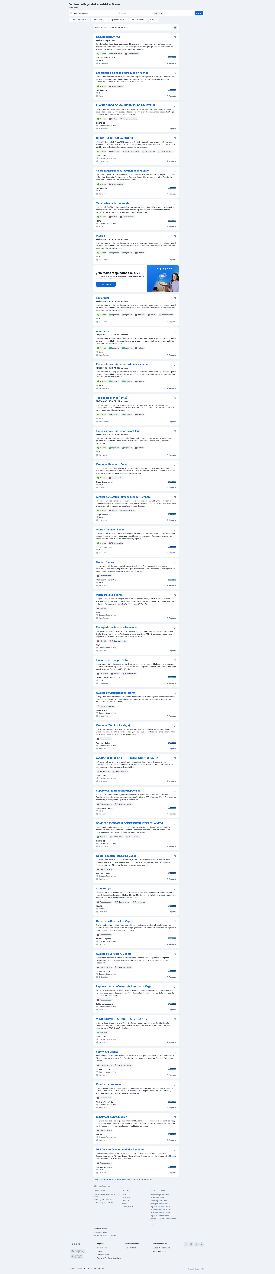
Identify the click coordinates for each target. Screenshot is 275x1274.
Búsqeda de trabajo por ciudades (104, 1235)
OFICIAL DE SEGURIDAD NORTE (115, 138)
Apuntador (102, 331)
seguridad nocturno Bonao (159, 1216)
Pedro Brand (126, 1198)
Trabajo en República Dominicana (109, 1258)
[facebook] (186, 1244)
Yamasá (124, 1204)
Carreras (100, 1251)
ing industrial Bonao (157, 1198)
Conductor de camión (109, 1084)
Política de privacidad (96, 1268)
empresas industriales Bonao (160, 1213)
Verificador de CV (159, 1251)
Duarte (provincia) (128, 1207)
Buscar (199, 13)
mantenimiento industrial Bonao (161, 1210)
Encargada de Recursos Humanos (116, 627)
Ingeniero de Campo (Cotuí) (112, 660)
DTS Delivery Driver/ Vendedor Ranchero (120, 1149)
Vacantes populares (100, 1232)
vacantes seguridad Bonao (159, 1195)
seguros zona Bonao (157, 1224)
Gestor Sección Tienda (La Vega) (116, 855)
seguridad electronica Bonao (160, 1207)
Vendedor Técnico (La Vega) (113, 725)
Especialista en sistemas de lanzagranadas (122, 364)
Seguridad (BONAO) (108, 36)
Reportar (172, 63)
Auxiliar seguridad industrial (102, 1200)
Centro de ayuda (103, 1255)
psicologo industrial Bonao (159, 1204)
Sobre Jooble (102, 1248)
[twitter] (196, 1244)
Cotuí (124, 1195)
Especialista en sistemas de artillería (118, 431)
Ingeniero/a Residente (109, 594)
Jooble (202, 1269)
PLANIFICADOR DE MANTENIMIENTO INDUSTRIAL (126, 105)
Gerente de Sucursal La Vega (113, 921)
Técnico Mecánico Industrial (113, 203)
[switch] (175, 27)
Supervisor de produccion (111, 1116)
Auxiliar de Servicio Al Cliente (114, 953)
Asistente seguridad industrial (103, 1203)
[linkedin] (201, 1244)
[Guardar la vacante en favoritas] (175, 37)
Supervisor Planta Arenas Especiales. (118, 790)
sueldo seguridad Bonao (158, 1201)
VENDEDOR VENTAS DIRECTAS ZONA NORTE (123, 1019)
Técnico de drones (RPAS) (111, 397)
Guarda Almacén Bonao (110, 529)
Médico (100, 235)
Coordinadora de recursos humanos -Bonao (122, 170)
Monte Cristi (126, 1201)
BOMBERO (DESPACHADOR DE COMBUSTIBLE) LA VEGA (129, 823)
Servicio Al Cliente (107, 1051)
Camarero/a (103, 888)
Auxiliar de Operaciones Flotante (116, 692)
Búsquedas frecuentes (102, 1186)
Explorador (102, 297)
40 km (157, 13)
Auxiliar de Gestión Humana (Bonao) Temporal (123, 496)
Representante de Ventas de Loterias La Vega (123, 986)
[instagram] (191, 1244)
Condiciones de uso (77, 1268)
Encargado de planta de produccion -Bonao (122, 72)
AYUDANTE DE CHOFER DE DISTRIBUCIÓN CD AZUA (127, 758)
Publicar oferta (130, 1248)
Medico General (105, 562)
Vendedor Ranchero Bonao (112, 464)
